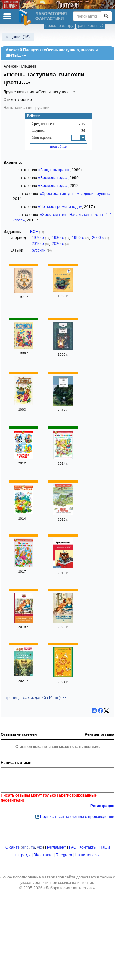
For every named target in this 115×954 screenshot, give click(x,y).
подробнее (58, 146)
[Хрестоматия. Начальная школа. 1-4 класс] (23, 621)
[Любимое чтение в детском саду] (23, 404)
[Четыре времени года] (23, 566)
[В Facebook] (100, 710)
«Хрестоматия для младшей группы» (75, 194)
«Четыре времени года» (60, 207)
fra (33, 847)
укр (40, 847)
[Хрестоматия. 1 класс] (23, 513)
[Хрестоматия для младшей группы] (63, 458)
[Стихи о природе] (63, 514)
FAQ (72, 847)
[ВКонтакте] (94, 710)
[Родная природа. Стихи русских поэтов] (23, 291)
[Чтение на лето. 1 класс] (63, 676)
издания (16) (18, 37)
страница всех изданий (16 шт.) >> (35, 698)
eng (25, 847)
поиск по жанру (59, 26)
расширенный (91, 26)
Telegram (64, 855)
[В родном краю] (63, 290)
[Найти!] (106, 16)
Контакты (87, 847)
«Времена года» (53, 178)
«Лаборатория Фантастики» (69, 888)
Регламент (56, 847)
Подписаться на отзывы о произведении (77, 816)
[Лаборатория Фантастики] (26, 17)
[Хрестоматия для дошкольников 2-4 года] (23, 347)
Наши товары (87, 855)
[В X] (106, 710)
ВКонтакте (43, 855)
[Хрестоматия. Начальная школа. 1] (63, 567)
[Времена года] (63, 349)
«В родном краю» (54, 170)
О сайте (12, 847)
